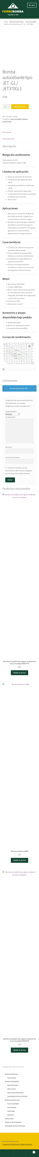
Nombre (9, 447)
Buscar (19, 1153)
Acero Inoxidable (30, 22)
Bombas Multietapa (11, 1074)
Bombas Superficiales (16, 22)
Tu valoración (10, 417)
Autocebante (11, 1107)
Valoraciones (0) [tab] (8, 139)
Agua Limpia (11, 1089)
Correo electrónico (12, 457)
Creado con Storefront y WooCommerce (17, 1144)
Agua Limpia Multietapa (15, 1092)
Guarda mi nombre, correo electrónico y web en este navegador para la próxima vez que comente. (18, 470)
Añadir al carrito (20, 106)
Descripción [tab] (6, 132)
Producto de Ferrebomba (13, 1122)
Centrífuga (11, 1111)
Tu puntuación (11, 411)
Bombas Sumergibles (12, 1081)
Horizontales (11, 1078)
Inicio (6, 22)
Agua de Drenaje (12, 1085)
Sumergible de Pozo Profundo (17, 1096)
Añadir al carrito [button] (19, 673)
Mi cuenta (6, 1153)
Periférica (10, 1115)
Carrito (30, 1151)
